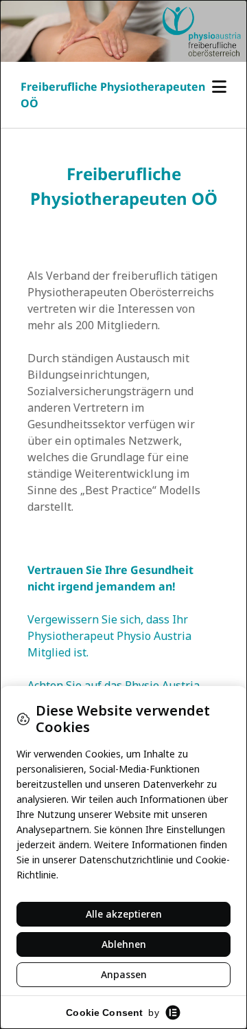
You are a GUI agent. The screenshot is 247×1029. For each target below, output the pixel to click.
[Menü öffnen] (219, 87)
